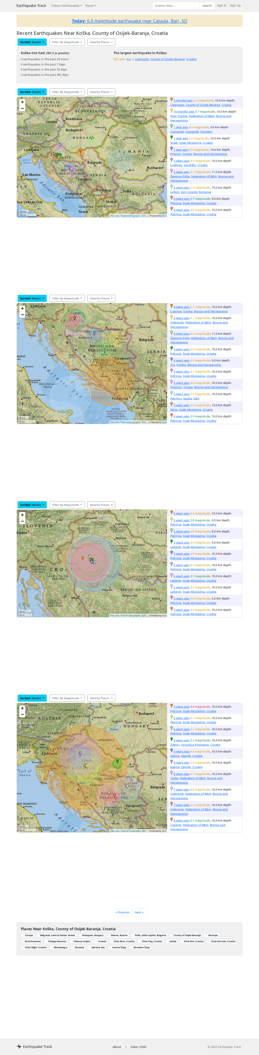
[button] (80, 151)
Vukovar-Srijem (82, 941)
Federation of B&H (201, 116)
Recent (31, 42)
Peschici (176, 398)
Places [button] (89, 5)
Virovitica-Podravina (195, 745)
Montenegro (60, 947)
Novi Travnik (178, 116)
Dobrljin (176, 387)
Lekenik (175, 547)
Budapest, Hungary (92, 935)
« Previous (123, 912)
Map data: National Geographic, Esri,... (129, 215)
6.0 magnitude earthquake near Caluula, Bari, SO (129, 21)
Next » (139, 912)
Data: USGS (138, 1047)
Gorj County (189, 192)
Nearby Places (100, 42)
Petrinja (175, 203)
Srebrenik (177, 322)
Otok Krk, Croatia (194, 941)
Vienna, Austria (119, 935)
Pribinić (175, 154)
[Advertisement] (129, 256)
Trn (172, 365)
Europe (29, 935)
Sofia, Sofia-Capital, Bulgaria (150, 935)
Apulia (187, 398)
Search (207, 5)
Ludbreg (176, 165)
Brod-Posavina (33, 941)
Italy (196, 398)
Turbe (174, 778)
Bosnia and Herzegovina (210, 154)
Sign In (222, 5)
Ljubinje (176, 311)
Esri (164, 215)
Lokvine (175, 825)
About (117, 1047)
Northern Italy (142, 947)
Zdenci (174, 745)
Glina (173, 410)
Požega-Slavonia (57, 941)
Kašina (174, 756)
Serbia (173, 941)
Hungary (206, 132)
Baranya (213, 935)
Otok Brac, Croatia (124, 941)
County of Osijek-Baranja (168, 59)
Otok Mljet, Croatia (35, 947)
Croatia (191, 59)
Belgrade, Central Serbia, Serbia (57, 935)
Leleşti (174, 192)
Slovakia (79, 947)
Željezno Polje (180, 176)
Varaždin (190, 165)
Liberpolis (142, 59)
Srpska (187, 154)
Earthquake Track (31, 5)
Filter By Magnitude (66, 42)
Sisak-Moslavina (190, 143)
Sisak (173, 143)
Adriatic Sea (98, 947)
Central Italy (119, 947)
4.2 (129, 59)
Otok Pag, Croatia (152, 941)
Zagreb (186, 756)
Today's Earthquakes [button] (65, 5)
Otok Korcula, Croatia (223, 941)
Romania (205, 192)
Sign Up (235, 5)
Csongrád (177, 132)
